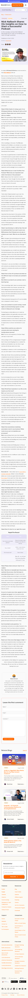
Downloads (17, 910)
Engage (3, 892)
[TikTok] (11, 989)
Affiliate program (19, 897)
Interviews (10, 18)
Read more (20, 784)
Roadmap (17, 900)
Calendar (4, 894)
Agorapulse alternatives (7, 950)
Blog (2, 14)
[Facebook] (6, 44)
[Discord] (25, 989)
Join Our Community (19, 905)
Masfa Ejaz (9, 784)
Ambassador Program (20, 907)
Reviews (6, 767)
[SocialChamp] (6, 5)
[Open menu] (25, 5)
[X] (8, 44)
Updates (17, 894)
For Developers (5, 929)
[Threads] (17, 989)
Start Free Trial (16, 5)
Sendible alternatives (7, 963)
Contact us (4, 924)
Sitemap (12, 995)
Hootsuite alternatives (7, 945)
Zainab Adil (10, 851)
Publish (3, 889)
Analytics (4, 897)
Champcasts (8, 14)
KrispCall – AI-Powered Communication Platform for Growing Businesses (12, 807)
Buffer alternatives (6, 947)
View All (25, 750)
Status (3, 918)
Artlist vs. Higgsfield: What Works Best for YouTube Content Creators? (14, 772)
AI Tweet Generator (19, 954)
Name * (4, 707)
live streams (4, 478)
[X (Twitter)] (5, 989)
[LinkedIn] (10, 44)
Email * (4, 713)
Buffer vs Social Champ (20, 923)
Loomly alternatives (6, 965)
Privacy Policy (5, 995)
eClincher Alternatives (7, 960)
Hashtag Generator (19, 968)
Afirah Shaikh (10, 819)
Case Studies (18, 892)
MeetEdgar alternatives (7, 968)
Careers (17, 902)
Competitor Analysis (6, 907)
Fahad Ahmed (8, 40)
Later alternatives (6, 957)
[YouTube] (20, 989)
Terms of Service (20, 995)
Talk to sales (5, 926)
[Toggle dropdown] (11, 9)
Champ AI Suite (5, 909)
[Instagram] (8, 989)
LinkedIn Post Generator (20, 965)
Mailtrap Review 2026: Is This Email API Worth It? (12, 841)
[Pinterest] (22, 989)
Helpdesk (4, 921)
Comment (5, 719)
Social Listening (5, 900)
